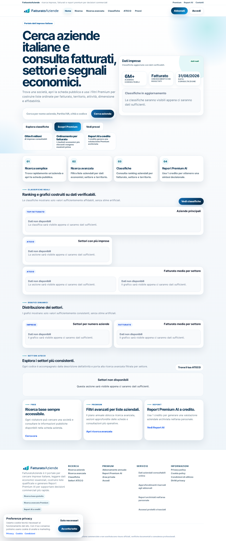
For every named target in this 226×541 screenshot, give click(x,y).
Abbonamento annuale (114, 469)
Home (68, 11)
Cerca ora (31, 435)
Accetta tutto (69, 528)
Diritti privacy (178, 480)
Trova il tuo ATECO (189, 367)
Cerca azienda (102, 113)
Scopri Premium (67, 126)
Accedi (196, 10)
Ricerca (79, 11)
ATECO (127, 11)
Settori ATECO (75, 480)
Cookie (19, 533)
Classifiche (114, 11)
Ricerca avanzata (95, 11)
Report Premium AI (112, 473)
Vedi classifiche (191, 201)
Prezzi (138, 11)
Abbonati (179, 10)
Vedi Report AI (156, 427)
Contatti (200, 2)
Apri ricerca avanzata (99, 431)
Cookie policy (178, 473)
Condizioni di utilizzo (182, 477)
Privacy (10, 533)
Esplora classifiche (37, 126)
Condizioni (30, 533)
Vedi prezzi (93, 126)
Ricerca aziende (76, 469)
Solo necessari (69, 520)
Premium (177, 2)
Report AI (188, 2)
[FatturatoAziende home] (41, 11)
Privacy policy (178, 469)
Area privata (108, 477)
